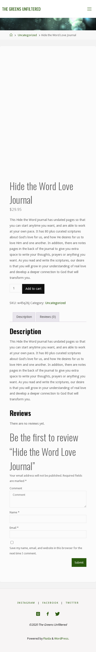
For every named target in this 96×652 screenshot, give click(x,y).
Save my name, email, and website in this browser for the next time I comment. (46, 550)
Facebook (50, 602)
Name (14, 512)
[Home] (11, 35)
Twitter (72, 602)
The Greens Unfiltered (21, 9)
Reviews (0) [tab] (48, 317)
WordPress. (61, 638)
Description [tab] (24, 317)
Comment (16, 488)
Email (14, 527)
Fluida (47, 638)
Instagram (26, 602)
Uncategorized (27, 35)
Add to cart (33, 288)
